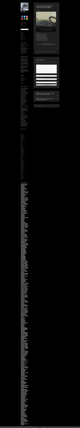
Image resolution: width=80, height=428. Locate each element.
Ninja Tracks (22, 107)
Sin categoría (22, 80)
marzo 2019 (22, 176)
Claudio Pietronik (22, 220)
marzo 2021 (22, 146)
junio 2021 (22, 142)
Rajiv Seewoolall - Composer (24, 62)
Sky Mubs (22, 387)
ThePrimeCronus (23, 397)
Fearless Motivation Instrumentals (24, 266)
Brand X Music (25, 204)
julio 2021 (22, 141)
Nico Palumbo (25, 333)
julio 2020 (22, 156)
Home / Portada (22, 34)
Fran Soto (25, 270)
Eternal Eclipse (22, 264)
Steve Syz (26, 391)
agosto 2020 (22, 155)
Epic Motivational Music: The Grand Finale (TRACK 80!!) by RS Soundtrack (24, 64)
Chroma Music (26, 217)
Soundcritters (22, 388)
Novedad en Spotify (23, 79)
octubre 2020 (22, 152)
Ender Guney (23, 91)
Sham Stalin (26, 379)
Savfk (25, 375)
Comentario (38, 64)
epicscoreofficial (26, 261)
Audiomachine (23, 89)
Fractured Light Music (23, 269)
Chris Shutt (22, 213)
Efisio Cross (22, 90)
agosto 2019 (22, 170)
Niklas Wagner (26, 334)
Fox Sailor (22, 268)
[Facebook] (22, 17)
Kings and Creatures (43, 51)
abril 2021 (22, 145)
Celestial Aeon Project (23, 210)
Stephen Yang (26, 390)
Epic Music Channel (23, 94)
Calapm (26, 206)
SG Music (22, 379)
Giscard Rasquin (22, 277)
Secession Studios (23, 118)
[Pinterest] (22, 19)
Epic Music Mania (22, 255)
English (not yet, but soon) (24, 25)
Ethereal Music (26, 264)
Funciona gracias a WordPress (39, 105)
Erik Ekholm (25, 263)
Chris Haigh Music (23, 212)
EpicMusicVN (23, 257)
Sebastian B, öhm (22, 377)
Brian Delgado (22, 205)
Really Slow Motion (24, 115)
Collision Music (22, 221)
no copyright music (24, 108)
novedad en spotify (24, 338)
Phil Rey (22, 112)
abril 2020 (22, 160)
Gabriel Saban (22, 274)
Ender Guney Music (24, 92)
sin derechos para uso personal (24, 385)
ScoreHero (22, 376)
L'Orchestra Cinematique (24, 100)
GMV (26, 279)
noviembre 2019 (23, 166)
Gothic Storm (23, 280)
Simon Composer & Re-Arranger (24, 382)
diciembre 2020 (22, 150)
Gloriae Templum (23, 278)
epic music (24, 93)
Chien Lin (22, 211)
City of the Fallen (22, 219)
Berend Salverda (25, 203)
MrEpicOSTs (23, 101)
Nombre (37, 74)
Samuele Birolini (23, 374)
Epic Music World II (23, 260)
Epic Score (22, 261)
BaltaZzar (22, 203)
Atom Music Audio (23, 201)
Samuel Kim (22, 375)
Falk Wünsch (26, 265)
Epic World (22, 262)
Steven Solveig (22, 391)
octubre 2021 (22, 137)
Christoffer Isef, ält (23, 215)
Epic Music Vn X (22, 97)
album (25, 88)
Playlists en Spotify (23, 38)
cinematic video (23, 218)
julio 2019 (22, 171)
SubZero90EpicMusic (23, 122)
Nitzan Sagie (26, 335)
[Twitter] (25, 17)
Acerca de (22, 35)
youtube (24, 125)
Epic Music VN (23, 96)
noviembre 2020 (23, 151)
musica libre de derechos (24, 328)
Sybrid (26, 393)
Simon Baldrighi (23, 381)
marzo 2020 (22, 161)
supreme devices (22, 393)
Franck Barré (22, 270)
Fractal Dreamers (26, 268)
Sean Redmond (25, 376)
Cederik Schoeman (23, 209)
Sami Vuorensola (22, 373)
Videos (21, 81)
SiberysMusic (22, 380)
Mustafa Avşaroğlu (23, 331)
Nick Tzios (22, 333)
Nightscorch (22, 334)
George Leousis (22, 276)
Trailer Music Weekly (24, 123)
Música (21, 76)
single (23, 119)
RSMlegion (23, 117)
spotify (23, 121)
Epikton (26, 262)
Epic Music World (23, 98)
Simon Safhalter (22, 384)
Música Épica (23, 11)
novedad (23, 109)
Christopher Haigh (22, 217)
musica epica (23, 327)
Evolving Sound (22, 265)
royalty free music (24, 116)
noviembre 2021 (23, 136)
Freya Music (26, 271)
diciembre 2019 (22, 165)
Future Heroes (22, 272)
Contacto (22, 39)
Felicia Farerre (22, 267)
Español (22, 24)
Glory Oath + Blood (23, 279)
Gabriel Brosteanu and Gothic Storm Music (24, 273)
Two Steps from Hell (23, 124)
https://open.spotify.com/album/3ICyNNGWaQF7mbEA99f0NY (46, 44)
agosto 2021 (22, 140)
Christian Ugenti (22, 214)
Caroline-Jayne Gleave (23, 208)
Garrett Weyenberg (22, 275)
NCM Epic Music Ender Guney (24, 332)
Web (36, 81)
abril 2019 (22, 175)
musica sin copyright (24, 106)
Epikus (22, 263)
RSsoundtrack (26, 117)
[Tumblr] (25, 19)
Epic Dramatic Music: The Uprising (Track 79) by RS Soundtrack (24, 68)
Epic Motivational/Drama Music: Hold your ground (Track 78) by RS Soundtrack (24, 71)
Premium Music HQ (23, 113)
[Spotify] (27, 19)
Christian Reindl (25, 213)
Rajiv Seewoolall (22, 114)
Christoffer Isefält (22, 216)
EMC (24, 90)
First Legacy (27, 267)
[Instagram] (27, 17)
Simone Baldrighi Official (23, 383)
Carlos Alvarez (22, 207)
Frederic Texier (22, 271)
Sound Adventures (26, 387)
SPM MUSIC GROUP (23, 120)
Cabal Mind (22, 206)
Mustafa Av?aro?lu (22, 330)
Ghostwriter (26, 276)
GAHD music (26, 274)
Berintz (22, 204)
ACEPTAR (40, 427)
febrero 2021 (22, 147)
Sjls (25, 386)
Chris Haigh (25, 211)
